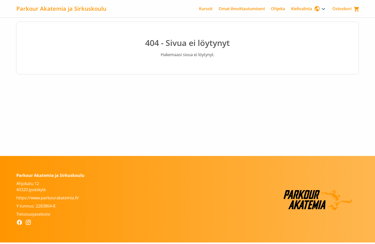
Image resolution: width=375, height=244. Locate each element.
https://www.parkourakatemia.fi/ (47, 198)
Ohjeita (278, 8)
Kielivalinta (301, 8)
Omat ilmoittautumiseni (242, 8)
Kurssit (205, 8)
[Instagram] (29, 223)
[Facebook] (20, 223)
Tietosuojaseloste (33, 214)
